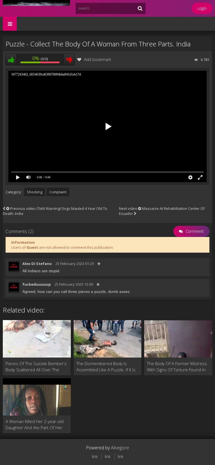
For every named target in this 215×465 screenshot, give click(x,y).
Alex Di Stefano (37, 263)
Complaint (57, 191)
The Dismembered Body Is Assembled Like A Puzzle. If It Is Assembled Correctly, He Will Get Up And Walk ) (105, 367)
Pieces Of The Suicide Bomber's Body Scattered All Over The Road (36, 367)
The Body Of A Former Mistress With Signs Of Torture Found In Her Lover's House (177, 367)
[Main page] (36, 8)
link (95, 456)
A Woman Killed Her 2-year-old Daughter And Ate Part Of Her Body (35, 425)
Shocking (34, 191)
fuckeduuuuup (36, 284)
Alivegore (120, 448)
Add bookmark (97, 59)
